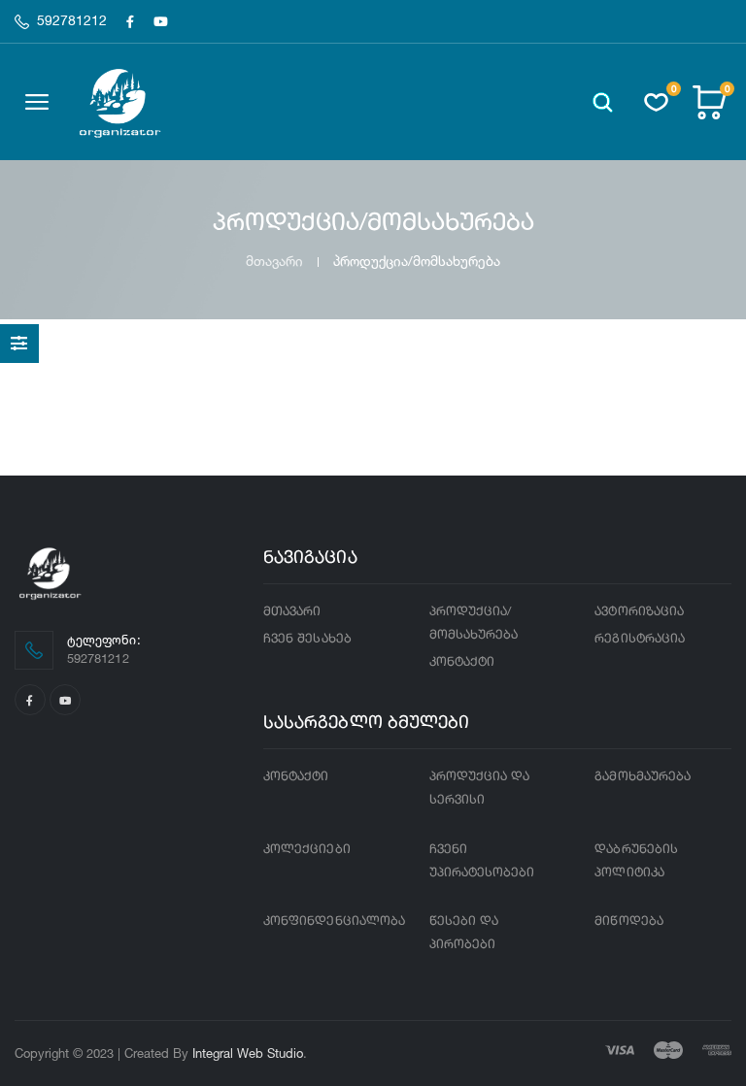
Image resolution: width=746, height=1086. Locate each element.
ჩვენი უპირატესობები (482, 861)
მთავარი (274, 260)
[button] (603, 102)
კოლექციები (307, 849)
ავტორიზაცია (639, 612)
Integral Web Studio (247, 1053)
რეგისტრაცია (639, 639)
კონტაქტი (462, 662)
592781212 (72, 21)
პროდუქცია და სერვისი (479, 788)
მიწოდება (628, 921)
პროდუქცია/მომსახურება (474, 624)
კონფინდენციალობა (334, 921)
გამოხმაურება (642, 777)
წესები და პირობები (464, 933)
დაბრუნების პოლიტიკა (636, 861)
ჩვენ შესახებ (307, 639)
